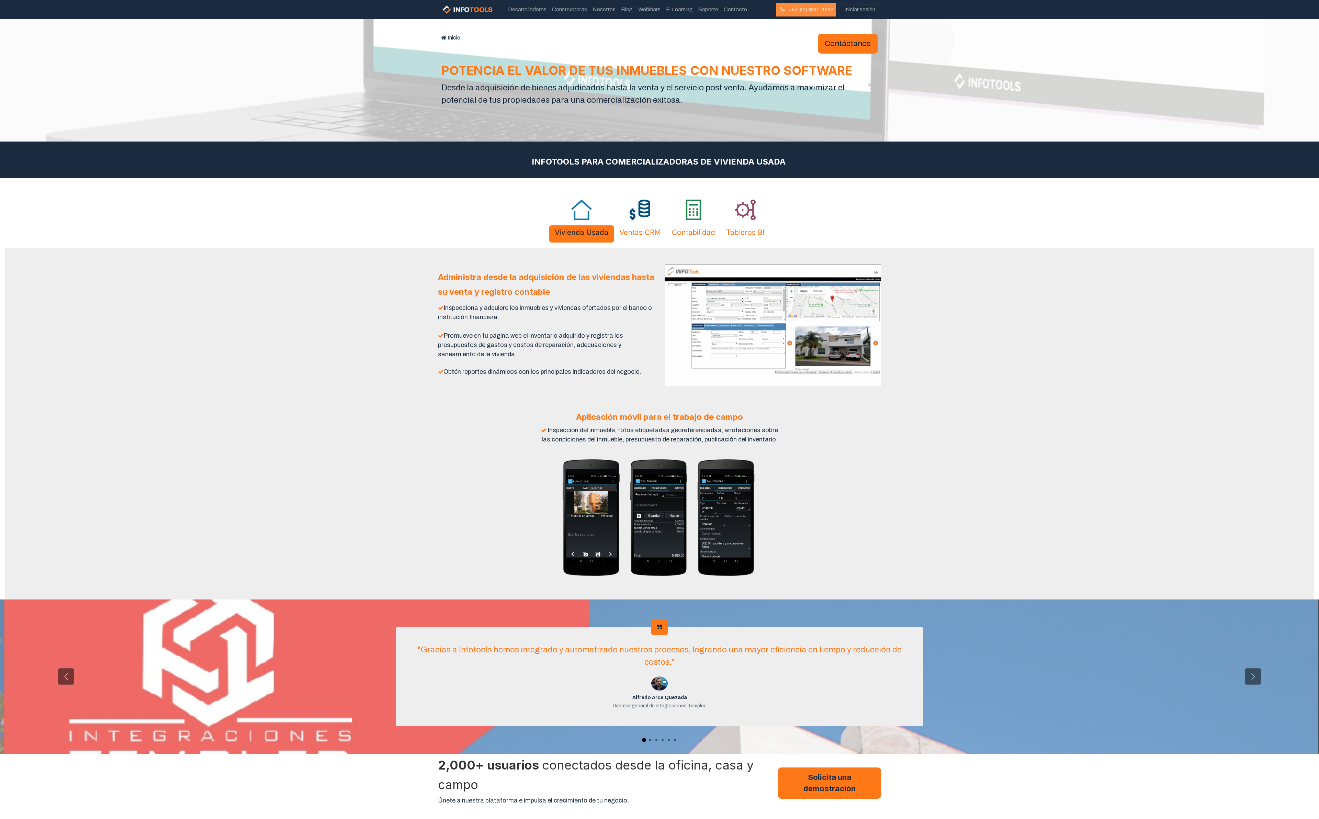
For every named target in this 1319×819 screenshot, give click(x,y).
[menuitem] (527, 9)
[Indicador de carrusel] (644, 740)
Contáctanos (848, 43)
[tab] (581, 233)
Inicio (454, 38)
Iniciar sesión (859, 9)
